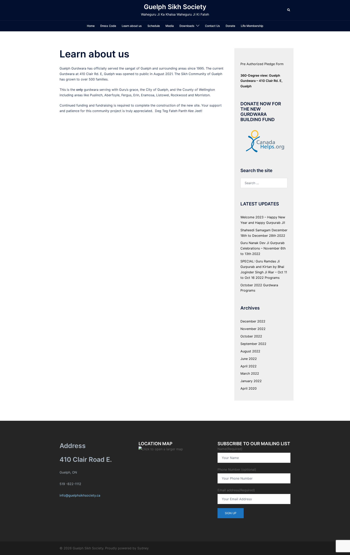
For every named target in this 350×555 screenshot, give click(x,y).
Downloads (186, 25)
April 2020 (248, 388)
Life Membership (252, 25)
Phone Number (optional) (237, 469)
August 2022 (250, 351)
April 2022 (248, 366)
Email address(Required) (236, 490)
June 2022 (248, 359)
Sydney (143, 548)
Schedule (153, 25)
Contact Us (212, 25)
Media (169, 25)
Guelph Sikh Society (175, 7)
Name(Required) (230, 449)
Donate (230, 25)
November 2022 (253, 329)
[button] (288, 10)
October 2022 (251, 336)
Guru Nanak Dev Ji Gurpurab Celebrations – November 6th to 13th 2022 (263, 248)
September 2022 (253, 344)
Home (91, 25)
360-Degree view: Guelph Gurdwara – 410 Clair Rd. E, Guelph (261, 80)
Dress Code (108, 25)
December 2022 (252, 321)
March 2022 (249, 373)
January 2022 (251, 381)
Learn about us (132, 25)
